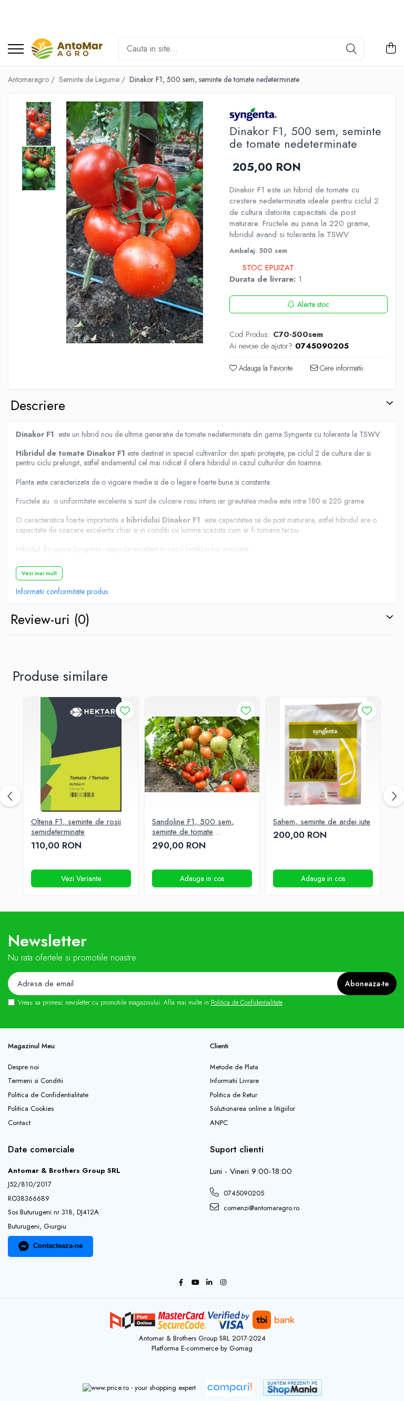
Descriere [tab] (38, 405)
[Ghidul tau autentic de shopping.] (229, 1387)
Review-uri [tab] (50, 619)
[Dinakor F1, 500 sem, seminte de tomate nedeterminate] (134, 222)
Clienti (219, 1046)
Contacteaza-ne (58, 1246)
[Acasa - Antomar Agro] (67, 48)
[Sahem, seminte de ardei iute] (323, 754)
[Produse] (16, 50)
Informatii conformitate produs (62, 591)
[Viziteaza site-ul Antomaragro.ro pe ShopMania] (292, 1387)
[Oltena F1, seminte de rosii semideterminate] (81, 754)
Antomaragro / (32, 79)
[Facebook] (181, 1283)
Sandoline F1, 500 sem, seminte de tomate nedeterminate (193, 827)
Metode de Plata (234, 1067)
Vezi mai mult (39, 573)
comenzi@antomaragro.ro (260, 1208)
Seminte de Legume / (93, 79)
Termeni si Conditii (35, 1081)
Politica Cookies (31, 1108)
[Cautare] (351, 48)
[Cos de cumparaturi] (390, 49)
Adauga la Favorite (264, 368)
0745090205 (242, 1193)
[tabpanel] (134, 222)
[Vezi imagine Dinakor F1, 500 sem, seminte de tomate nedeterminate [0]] (38, 124)
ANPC (219, 1123)
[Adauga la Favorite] (125, 710)
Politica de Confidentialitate (246, 1002)
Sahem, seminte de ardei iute (321, 822)
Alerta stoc (313, 304)
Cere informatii (340, 368)
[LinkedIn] (209, 1283)
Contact (19, 1123)
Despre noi (23, 1067)
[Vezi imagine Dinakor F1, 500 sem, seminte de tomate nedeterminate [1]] (38, 168)
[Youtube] (195, 1283)
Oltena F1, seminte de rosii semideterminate (76, 827)
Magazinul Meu (31, 1046)
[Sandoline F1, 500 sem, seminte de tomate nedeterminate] (202, 754)
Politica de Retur (233, 1095)
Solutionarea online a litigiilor (252, 1108)
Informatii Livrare (234, 1081)
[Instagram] (223, 1283)
